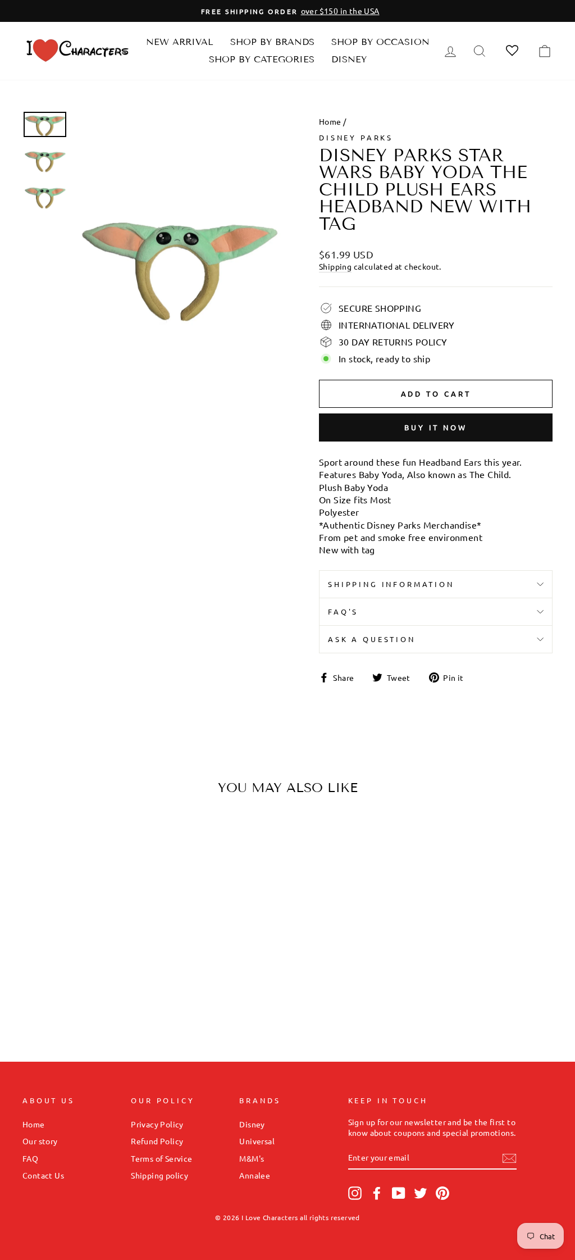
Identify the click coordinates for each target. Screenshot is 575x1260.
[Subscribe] (509, 1158)
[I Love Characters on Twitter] (420, 1193)
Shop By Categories (261, 59)
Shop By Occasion (380, 42)
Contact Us (43, 1175)
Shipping (335, 266)
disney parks (356, 137)
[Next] (127, 891)
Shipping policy (159, 1175)
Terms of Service (161, 1158)
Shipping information (391, 584)
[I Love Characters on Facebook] (377, 1193)
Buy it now (435, 427)
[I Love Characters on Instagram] (355, 1193)
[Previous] (40, 891)
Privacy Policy (157, 1124)
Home (330, 121)
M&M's (251, 1158)
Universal (257, 1141)
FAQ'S (343, 611)
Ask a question (372, 639)
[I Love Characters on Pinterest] (442, 1193)
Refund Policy (157, 1141)
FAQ (30, 1158)
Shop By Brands (272, 42)
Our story (40, 1141)
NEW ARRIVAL (179, 42)
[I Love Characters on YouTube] (398, 1193)
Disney (349, 59)
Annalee (254, 1175)
